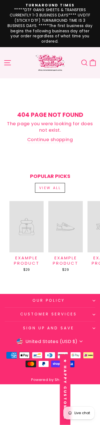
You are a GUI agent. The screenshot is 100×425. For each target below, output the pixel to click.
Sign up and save (48, 328)
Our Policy (48, 300)
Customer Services (48, 314)
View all (50, 187)
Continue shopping (50, 139)
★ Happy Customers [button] (65, 389)
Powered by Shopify (50, 379)
